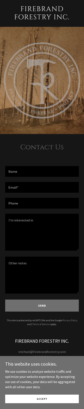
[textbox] (42, 171)
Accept (42, 398)
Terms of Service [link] (41, 324)
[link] (42, 18)
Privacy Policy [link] (70, 320)
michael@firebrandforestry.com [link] (42, 352)
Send (42, 306)
